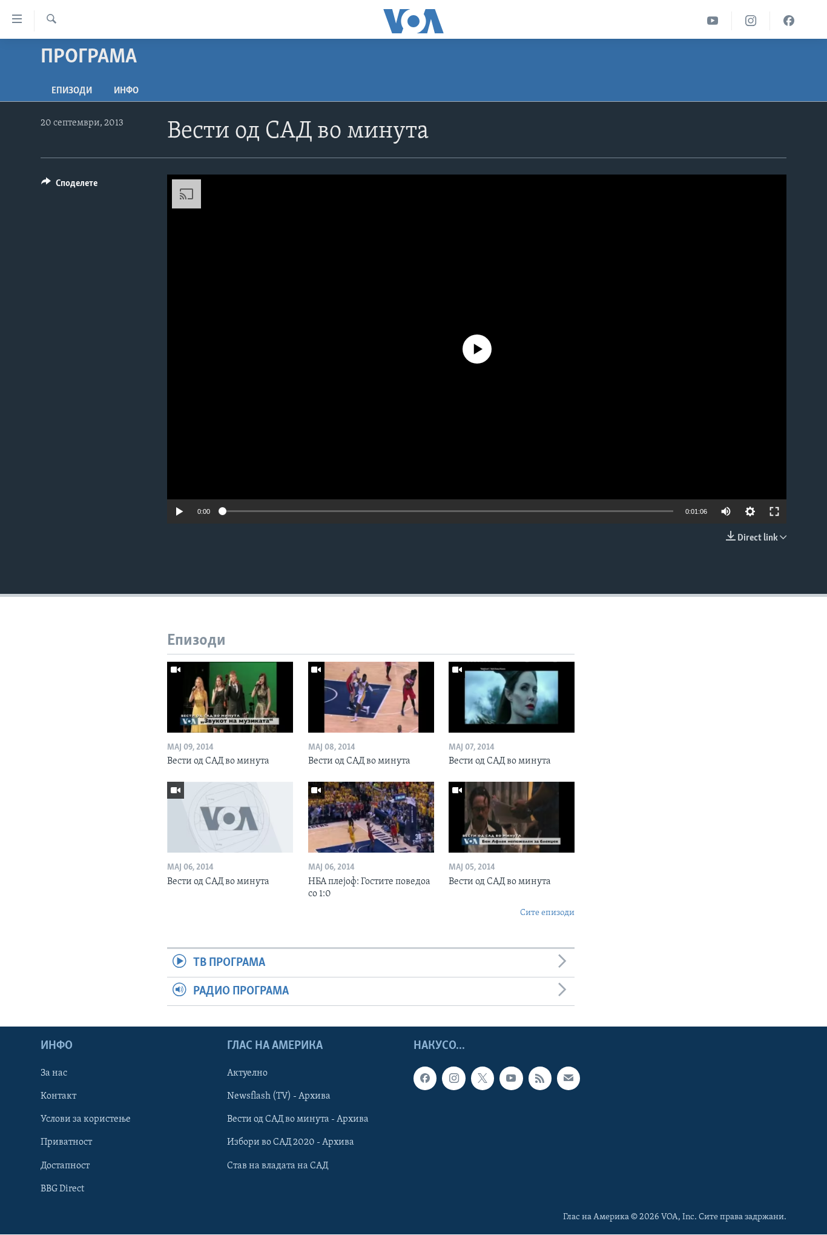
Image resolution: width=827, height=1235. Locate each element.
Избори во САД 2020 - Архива (290, 1143)
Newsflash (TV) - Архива (279, 1097)
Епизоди (71, 91)
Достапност (65, 1166)
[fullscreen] (774, 511)
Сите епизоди (547, 912)
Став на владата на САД (277, 1166)
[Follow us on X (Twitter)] (482, 1078)
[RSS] (540, 1078)
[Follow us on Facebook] (425, 1078)
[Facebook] (789, 21)
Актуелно (247, 1074)
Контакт (58, 1097)
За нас (54, 1074)
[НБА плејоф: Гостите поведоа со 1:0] (371, 817)
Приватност (66, 1143)
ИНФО (126, 91)
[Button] (69, 186)
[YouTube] (713, 21)
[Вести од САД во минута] (230, 697)
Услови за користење (86, 1120)
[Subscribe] (568, 1078)
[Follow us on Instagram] (453, 1078)
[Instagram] (751, 21)
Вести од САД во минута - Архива (298, 1120)
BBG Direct (62, 1189)
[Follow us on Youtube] (510, 1078)
